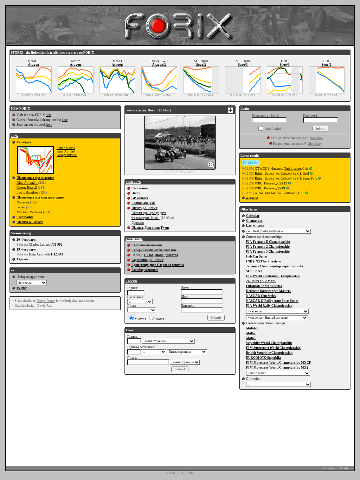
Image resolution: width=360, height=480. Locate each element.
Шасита (137, 227)
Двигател (171, 255)
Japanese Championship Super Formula (274, 266)
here (48, 115)
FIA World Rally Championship (269, 305)
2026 (14, 136)
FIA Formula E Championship (268, 242)
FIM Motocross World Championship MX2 (277, 367)
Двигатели (152, 227)
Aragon (33, 64)
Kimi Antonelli (67, 151)
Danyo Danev (46, 301)
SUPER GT (254, 271)
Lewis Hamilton (28, 192)
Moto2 (251, 333)
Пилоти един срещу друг (148, 213)
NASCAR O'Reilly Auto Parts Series (272, 301)
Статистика (134, 239)
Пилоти (136, 208)
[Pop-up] (310, 168)
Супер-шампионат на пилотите (153, 250)
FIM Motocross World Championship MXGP (278, 362)
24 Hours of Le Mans (261, 281)
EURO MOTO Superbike (263, 357)
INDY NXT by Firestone (263, 261)
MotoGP (252, 328)
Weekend (251, 198)
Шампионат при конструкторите (40, 197)
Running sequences (144, 270)
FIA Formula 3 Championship (268, 251)
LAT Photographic (181, 171)
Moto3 (251, 338)
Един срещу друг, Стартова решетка (157, 265)
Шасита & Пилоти (30, 222)
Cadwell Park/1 (291, 173)
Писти (135, 193)
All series (150, 208)
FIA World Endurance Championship (273, 276)
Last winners (255, 225)
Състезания (25, 217)
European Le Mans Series (264, 286)
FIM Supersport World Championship (273, 348)
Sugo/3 (243, 64)
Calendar (252, 216)
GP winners (139, 198)
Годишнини (139, 260)
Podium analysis (143, 203)
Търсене (22, 259)
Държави (137, 223)
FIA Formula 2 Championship (268, 246)
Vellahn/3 (290, 193)
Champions (254, 220)
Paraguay (270, 183)
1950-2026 (133, 182)
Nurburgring (292, 168)
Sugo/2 (201, 64)
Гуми (165, 227)
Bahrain (22, 244)
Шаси (159, 255)
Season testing (21, 233)
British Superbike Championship (269, 353)
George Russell (67, 155)
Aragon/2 (159, 64)
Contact (329, 468)
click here (316, 138)
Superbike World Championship (269, 343)
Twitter (22, 288)
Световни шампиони (146, 245)
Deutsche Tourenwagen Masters (268, 291)
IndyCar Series (257, 256)
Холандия (24, 142)
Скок (130, 330)
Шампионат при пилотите (35, 178)
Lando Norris (66, 148)
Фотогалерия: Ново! (145, 218)
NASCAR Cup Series (261, 296)
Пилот (148, 255)
